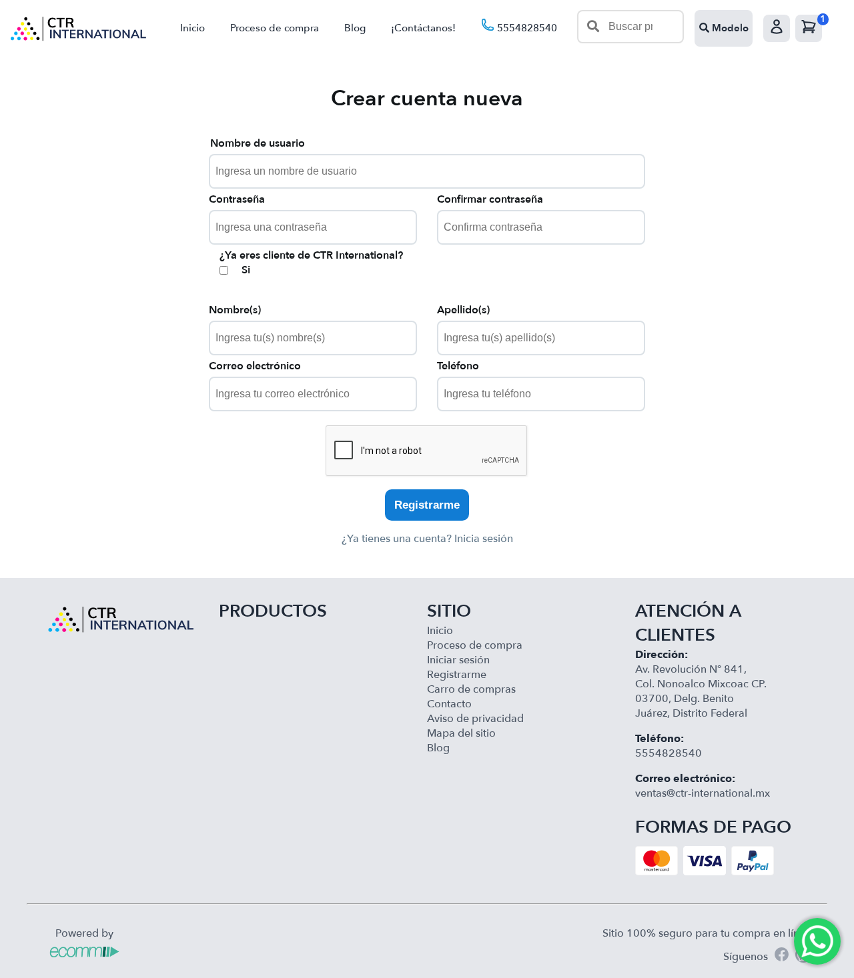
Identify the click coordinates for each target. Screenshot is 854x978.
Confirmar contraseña (490, 199)
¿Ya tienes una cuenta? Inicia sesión (427, 538)
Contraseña (237, 199)
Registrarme (427, 505)
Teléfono (458, 366)
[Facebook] (781, 956)
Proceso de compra (274, 28)
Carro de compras (471, 689)
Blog (355, 28)
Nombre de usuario (257, 143)
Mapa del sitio (461, 733)
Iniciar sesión (458, 660)
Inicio (192, 28)
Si (246, 270)
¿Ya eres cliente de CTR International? (311, 255)
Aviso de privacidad (475, 718)
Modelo (729, 28)
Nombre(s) (235, 310)
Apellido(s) (463, 310)
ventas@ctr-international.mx (702, 793)
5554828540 (525, 28)
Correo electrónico (255, 366)
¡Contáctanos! (423, 28)
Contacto (449, 704)
